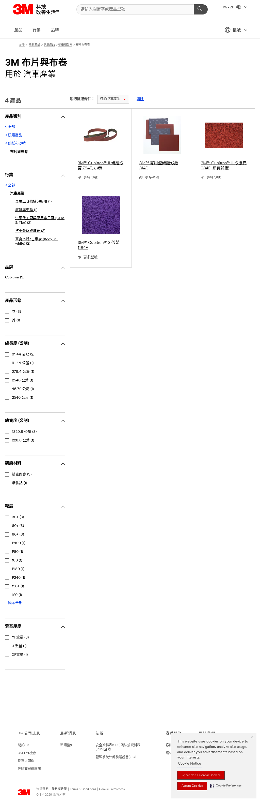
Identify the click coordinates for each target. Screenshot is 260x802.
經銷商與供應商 (29, 768)
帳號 (237, 30)
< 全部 (10, 127)
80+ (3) (18, 535)
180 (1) (17, 560)
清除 (140, 99)
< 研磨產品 (13, 135)
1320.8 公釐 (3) (24, 432)
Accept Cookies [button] (192, 786)
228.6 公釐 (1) (23, 440)
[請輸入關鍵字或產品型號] (201, 9)
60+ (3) (18, 526)
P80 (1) (17, 552)
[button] (225, 786)
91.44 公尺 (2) (23, 355)
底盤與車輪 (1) (26, 210)
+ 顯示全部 (13, 603)
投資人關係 (26, 761)
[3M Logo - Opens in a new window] (42, 9)
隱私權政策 (59, 789)
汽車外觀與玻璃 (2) (30, 231)
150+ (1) (18, 586)
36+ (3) (18, 517)
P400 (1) (18, 543)
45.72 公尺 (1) (23, 389)
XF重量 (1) (20, 655)
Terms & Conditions (83, 789)
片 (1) (16, 320)
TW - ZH (228, 7)
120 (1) (17, 595)
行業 (36, 30)
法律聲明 (42, 789)
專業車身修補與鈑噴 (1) (33, 202)
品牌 (55, 30)
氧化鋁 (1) (19, 483)
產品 (18, 30)
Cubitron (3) (14, 277)
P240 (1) (18, 578)
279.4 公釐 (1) (23, 372)
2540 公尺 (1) (22, 398)
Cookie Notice (189, 764)
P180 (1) (18, 569)
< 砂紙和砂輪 (15, 143)
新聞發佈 (66, 745)
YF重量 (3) (20, 638)
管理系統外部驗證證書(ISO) (116, 757)
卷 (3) (16, 312)
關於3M (23, 745)
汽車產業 (110, 99)
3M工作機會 (27, 753)
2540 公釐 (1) (22, 380)
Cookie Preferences (112, 789)
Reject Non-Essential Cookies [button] (201, 775)
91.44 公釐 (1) (23, 363)
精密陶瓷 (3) (21, 475)
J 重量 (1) (19, 646)
